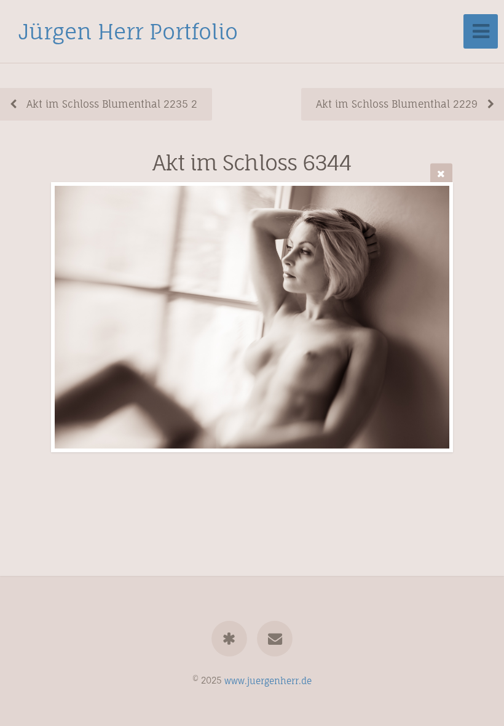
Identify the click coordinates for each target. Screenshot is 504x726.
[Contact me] (275, 638)
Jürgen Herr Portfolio (128, 31)
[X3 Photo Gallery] (229, 638)
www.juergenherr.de (268, 680)
